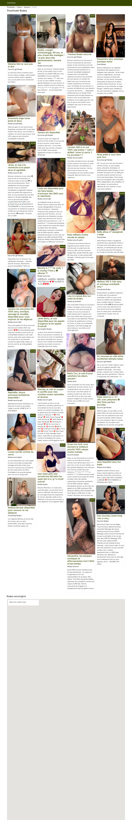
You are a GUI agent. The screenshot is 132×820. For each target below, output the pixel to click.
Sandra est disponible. (49, 132)
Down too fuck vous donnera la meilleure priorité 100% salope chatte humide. (77, 448)
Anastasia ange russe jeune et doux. (19, 119)
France (19, 7)
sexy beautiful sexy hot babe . (109, 463)
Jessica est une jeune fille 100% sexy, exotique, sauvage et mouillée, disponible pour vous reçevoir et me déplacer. (21, 314)
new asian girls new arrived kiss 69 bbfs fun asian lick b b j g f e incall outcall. (50, 478)
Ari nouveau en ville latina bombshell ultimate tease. (110, 357)
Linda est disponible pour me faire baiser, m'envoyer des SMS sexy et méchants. (51, 192)
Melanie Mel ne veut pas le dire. (20, 65)
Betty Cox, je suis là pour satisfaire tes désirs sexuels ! (80, 376)
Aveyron (27, 7)
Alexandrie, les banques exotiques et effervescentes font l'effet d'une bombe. (80, 560)
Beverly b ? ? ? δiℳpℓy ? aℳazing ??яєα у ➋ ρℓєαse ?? (50, 270)
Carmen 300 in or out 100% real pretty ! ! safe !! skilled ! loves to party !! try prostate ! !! (80, 151)
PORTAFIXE (11, 3)
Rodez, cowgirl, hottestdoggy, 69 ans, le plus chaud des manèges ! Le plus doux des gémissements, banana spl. (51, 56)
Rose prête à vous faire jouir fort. (109, 155)
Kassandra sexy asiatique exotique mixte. (110, 60)
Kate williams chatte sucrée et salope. (77, 236)
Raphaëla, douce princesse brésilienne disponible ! (18, 395)
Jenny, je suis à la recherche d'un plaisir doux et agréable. (19, 167)
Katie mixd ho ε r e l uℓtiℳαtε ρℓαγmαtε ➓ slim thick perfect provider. (108, 401)
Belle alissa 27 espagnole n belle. (110, 233)
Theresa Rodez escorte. (79, 54)
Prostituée (11, 7)
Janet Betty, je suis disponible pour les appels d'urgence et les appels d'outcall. (51, 322)
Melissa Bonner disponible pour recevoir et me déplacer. (21, 510)
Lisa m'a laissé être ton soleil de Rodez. (79, 297)
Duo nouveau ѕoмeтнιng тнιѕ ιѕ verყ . (109, 517)
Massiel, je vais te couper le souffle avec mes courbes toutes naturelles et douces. (51, 393)
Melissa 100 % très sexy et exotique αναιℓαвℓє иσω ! (109, 284)
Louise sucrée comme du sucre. (21, 453)
